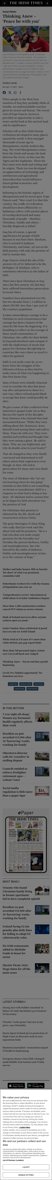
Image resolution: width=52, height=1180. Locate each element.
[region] (26, 1134)
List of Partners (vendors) (13, 1160)
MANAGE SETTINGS (26, 1175)
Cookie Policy (24, 1127)
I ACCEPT (26, 1167)
